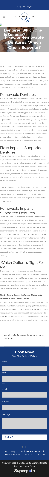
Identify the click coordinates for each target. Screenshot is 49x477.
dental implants (11, 335)
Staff (21, 451)
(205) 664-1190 (24, 6)
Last (4, 383)
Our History (10, 451)
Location (41, 454)
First (4, 373)
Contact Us (28, 454)
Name (5, 362)
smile (36, 335)
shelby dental (26, 335)
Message (6, 414)
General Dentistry (34, 451)
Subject (5, 402)
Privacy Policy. (29, 466)
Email (5, 389)
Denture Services (12, 454)
